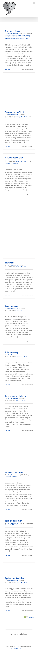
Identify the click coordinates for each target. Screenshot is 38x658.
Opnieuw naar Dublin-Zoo (14, 578)
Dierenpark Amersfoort (15, 35)
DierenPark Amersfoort (18, 37)
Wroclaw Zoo (15, 163)
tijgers (9, 163)
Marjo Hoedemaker (14, 38)
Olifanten (27, 35)
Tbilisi (6, 118)
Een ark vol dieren (11, 306)
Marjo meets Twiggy (12, 31)
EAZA (23, 35)
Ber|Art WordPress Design (20, 649)
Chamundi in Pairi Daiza (14, 472)
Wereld (7, 37)
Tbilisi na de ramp (11, 352)
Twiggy (26, 38)
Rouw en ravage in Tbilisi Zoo (15, 395)
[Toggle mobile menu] (34, 3)
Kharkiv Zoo (9, 262)
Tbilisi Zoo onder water (13, 520)
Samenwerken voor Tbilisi (14, 112)
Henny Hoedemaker (13, 33)
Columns (7, 35)
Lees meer (7, 69)
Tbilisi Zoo (11, 118)
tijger (6, 163)
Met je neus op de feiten (14, 157)
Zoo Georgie (17, 118)
